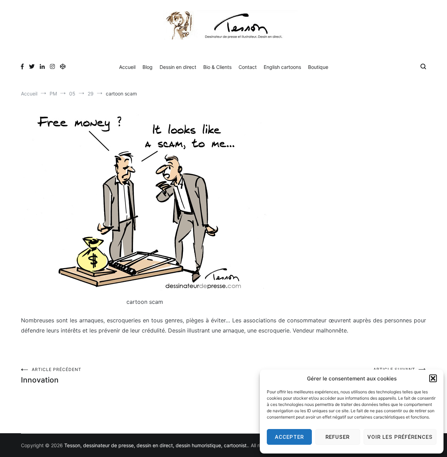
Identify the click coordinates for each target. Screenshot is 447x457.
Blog (147, 67)
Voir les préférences (400, 437)
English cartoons (282, 67)
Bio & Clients (217, 67)
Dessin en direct (178, 67)
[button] (433, 378)
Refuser (337, 437)
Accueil (127, 67)
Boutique (318, 67)
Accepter (289, 437)
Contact (248, 67)
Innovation (51, 375)
